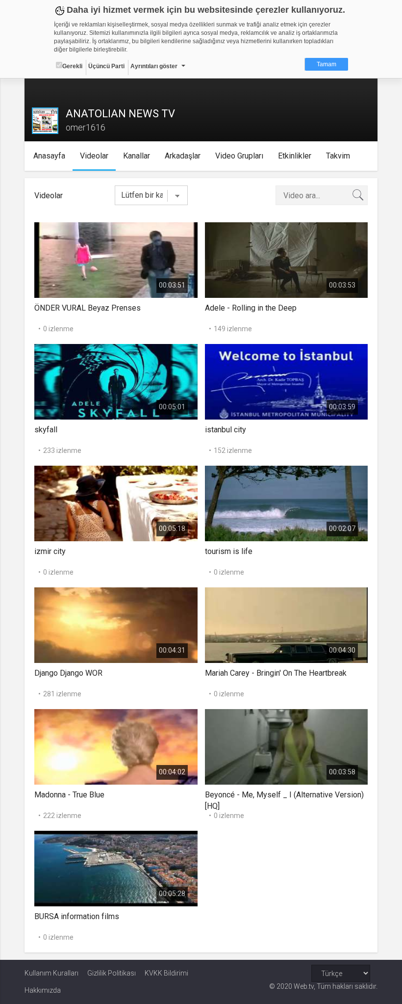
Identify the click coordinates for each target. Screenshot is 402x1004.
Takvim (338, 155)
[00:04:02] (116, 746)
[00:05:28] (116, 867)
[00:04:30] (286, 624)
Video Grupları (239, 155)
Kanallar (136, 155)
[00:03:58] (286, 746)
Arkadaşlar (183, 155)
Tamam (326, 64)
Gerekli (72, 66)
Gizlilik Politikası (111, 973)
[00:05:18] (116, 502)
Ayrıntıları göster (153, 66)
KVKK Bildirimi (166, 973)
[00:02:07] (286, 502)
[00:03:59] (286, 381)
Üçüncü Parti (106, 66)
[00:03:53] (286, 259)
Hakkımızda (43, 990)
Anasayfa (49, 155)
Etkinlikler (294, 155)
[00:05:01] (116, 381)
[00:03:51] (116, 259)
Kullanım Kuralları (51, 973)
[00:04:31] (116, 624)
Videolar (94, 155)
